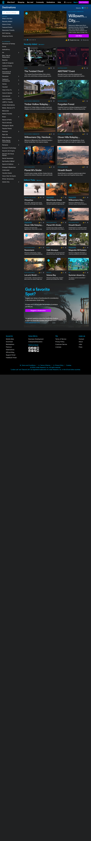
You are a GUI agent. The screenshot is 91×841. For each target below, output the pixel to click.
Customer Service (61, 344)
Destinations (10, 349)
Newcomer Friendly (8, 30)
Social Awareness (7, 158)
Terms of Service (60, 339)
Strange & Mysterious (9, 167)
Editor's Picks (6, 24)
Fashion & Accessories (6, 80)
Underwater (6, 170)
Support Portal (10, 355)
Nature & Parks (7, 120)
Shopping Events (7, 36)
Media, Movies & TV (8, 108)
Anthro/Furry (6, 49)
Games (4, 84)
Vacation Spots (7, 173)
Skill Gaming (6, 33)
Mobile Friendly (7, 114)
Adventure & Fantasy (8, 43)
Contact (81, 339)
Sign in (75, 2)
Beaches (5, 60)
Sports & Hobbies (7, 164)
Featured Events (7, 27)
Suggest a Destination (38, 310)
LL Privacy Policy (58, 365)
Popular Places (7, 128)
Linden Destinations (8, 105)
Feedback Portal (11, 357)
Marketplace (10, 344)
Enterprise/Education (35, 342)
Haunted (5, 87)
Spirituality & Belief (8, 161)
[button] (11, 2)
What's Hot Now (7, 18)
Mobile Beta (10, 339)
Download (9, 342)
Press (80, 347)
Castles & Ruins (7, 66)
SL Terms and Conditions (28, 365)
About (81, 342)
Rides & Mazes (6, 137)
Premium (5, 131)
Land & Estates (7, 99)
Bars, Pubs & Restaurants (6, 56)
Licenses (58, 347)
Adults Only (6, 182)
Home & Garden (7, 93)
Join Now (78, 36)
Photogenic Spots (7, 125)
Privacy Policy (59, 342)
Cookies (68, 365)
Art (3, 52)
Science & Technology (9, 148)
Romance (5, 145)
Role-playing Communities (6, 141)
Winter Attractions (8, 179)
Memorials (5, 111)
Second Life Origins (8, 151)
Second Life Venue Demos (8, 154)
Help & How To (7, 90)
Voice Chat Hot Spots (9, 176)
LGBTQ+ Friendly (7, 102)
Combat (4, 69)
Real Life (5, 134)
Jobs (80, 344)
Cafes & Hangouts (7, 63)
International (6, 96)
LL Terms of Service (44, 365)
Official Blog (10, 352)
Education (5, 76)
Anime (4, 46)
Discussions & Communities (6, 72)
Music (4, 117)
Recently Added (7, 21)
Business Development (36, 339)
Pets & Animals (7, 122)
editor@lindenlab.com (32, 322)
